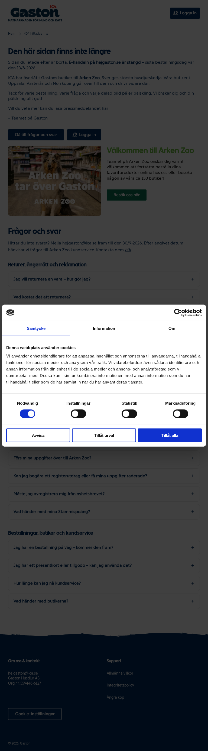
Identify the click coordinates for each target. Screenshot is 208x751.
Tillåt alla (169, 435)
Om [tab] (171, 328)
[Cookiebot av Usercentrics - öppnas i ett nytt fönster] (178, 312)
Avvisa (38, 435)
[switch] (78, 413)
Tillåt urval (104, 435)
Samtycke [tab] (36, 328)
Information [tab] (104, 328)
